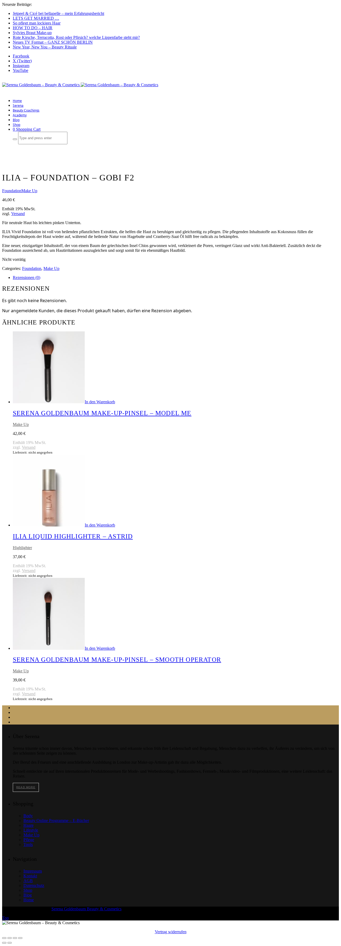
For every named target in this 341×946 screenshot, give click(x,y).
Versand (18, 213)
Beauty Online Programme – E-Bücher (56, 820)
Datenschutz (33, 885)
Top (5, 918)
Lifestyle (30, 830)
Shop (16, 124)
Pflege (28, 839)
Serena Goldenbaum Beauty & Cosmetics (86, 909)
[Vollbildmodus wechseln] (9, 938)
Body (28, 815)
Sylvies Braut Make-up (32, 32)
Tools (28, 844)
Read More (25, 787)
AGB (28, 880)
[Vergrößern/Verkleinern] (4, 938)
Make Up (29, 190)
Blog (16, 120)
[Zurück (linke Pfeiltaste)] (4, 943)
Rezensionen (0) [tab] (26, 277)
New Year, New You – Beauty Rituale (45, 47)
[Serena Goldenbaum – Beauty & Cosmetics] (80, 85)
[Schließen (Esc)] (20, 938)
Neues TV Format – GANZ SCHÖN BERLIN (53, 42)
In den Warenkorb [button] (100, 402)
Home (17, 100)
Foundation (11, 190)
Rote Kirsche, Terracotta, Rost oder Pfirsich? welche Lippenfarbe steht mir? (76, 37)
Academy (20, 115)
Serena (18, 105)
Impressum (32, 871)
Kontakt (30, 876)
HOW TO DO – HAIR (32, 28)
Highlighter (22, 547)
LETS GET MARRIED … (36, 18)
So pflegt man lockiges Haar (36, 23)
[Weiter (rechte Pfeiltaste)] (9, 943)
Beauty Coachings (26, 110)
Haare (28, 825)
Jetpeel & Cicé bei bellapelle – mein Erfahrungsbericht (58, 13)
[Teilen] (15, 938)
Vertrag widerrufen (170, 931)
